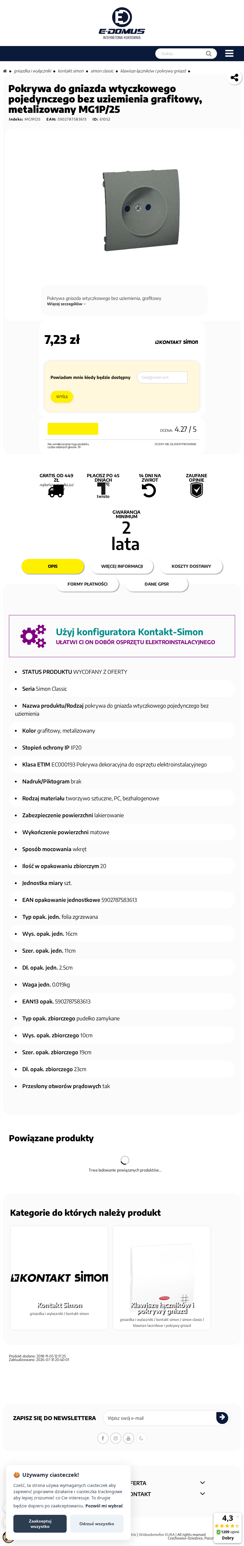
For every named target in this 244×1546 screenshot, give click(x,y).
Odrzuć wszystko (96, 1523)
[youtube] (128, 1438)
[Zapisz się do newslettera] (222, 1418)
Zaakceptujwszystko (40, 1524)
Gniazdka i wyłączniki (32, 70)
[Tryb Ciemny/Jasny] (141, 1438)
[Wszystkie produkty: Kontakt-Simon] (176, 342)
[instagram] (115, 1438)
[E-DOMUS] (122, 23)
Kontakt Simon (71, 70)
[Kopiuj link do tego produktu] (234, 77)
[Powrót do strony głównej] (5, 70)
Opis (52, 566)
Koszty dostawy (191, 566)
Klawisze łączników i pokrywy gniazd (153, 70)
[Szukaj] (208, 53)
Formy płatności (87, 584)
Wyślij (62, 396)
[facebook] (103, 1438)
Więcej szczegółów (65, 303)
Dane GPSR (157, 584)
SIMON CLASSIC (101, 70)
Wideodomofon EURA (157, 1534)
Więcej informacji (122, 566)
